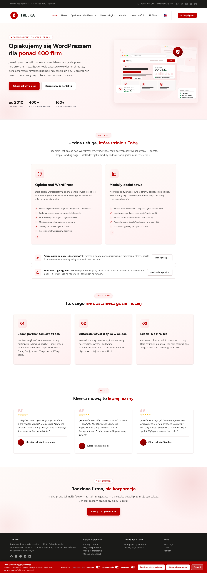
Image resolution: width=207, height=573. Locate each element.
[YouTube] (191, 4)
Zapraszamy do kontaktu (58, 85)
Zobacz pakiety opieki (24, 85)
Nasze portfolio (137, 15)
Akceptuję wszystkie (178, 567)
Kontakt (167, 550)
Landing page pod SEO (134, 547)
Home (54, 15)
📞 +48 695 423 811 (145, 4)
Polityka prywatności (25, 570)
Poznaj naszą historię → (103, 511)
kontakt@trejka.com (164, 4)
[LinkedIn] (195, 4)
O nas (166, 547)
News (64, 15)
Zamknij (197, 567)
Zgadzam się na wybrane (151, 567)
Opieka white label (92, 554)
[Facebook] (177, 4)
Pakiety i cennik (90, 544)
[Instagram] (186, 4)
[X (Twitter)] (182, 4)
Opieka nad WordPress (82, 15)
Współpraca (188, 15)
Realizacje (168, 544)
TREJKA (27, 15)
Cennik (122, 15)
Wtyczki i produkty (92, 547)
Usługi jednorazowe (92, 550)
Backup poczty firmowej (135, 544)
